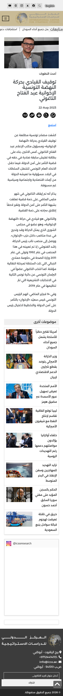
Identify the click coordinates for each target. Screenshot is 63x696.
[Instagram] (21, 5)
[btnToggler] (5, 18)
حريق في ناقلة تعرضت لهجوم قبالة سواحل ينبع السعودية (46, 522)
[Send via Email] (25, 115)
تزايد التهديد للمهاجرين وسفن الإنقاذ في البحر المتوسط (46, 472)
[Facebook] (33, 5)
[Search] (39, 5)
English (49, 5)
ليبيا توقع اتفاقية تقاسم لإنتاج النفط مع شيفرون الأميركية (46, 418)
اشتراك (32, 682)
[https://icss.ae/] (31, 640)
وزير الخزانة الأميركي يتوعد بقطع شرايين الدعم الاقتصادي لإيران (46, 367)
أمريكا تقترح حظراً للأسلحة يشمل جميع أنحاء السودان (46, 339)
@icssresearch (22, 543)
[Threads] (15, 5)
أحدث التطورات (47, 73)
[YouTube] (9, 5)
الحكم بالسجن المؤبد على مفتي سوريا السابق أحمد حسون (46, 497)
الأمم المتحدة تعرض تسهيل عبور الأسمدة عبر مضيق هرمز (46, 393)
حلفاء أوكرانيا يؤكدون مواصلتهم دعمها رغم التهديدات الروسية (46, 446)
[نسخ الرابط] (32, 115)
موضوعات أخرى (45, 322)
